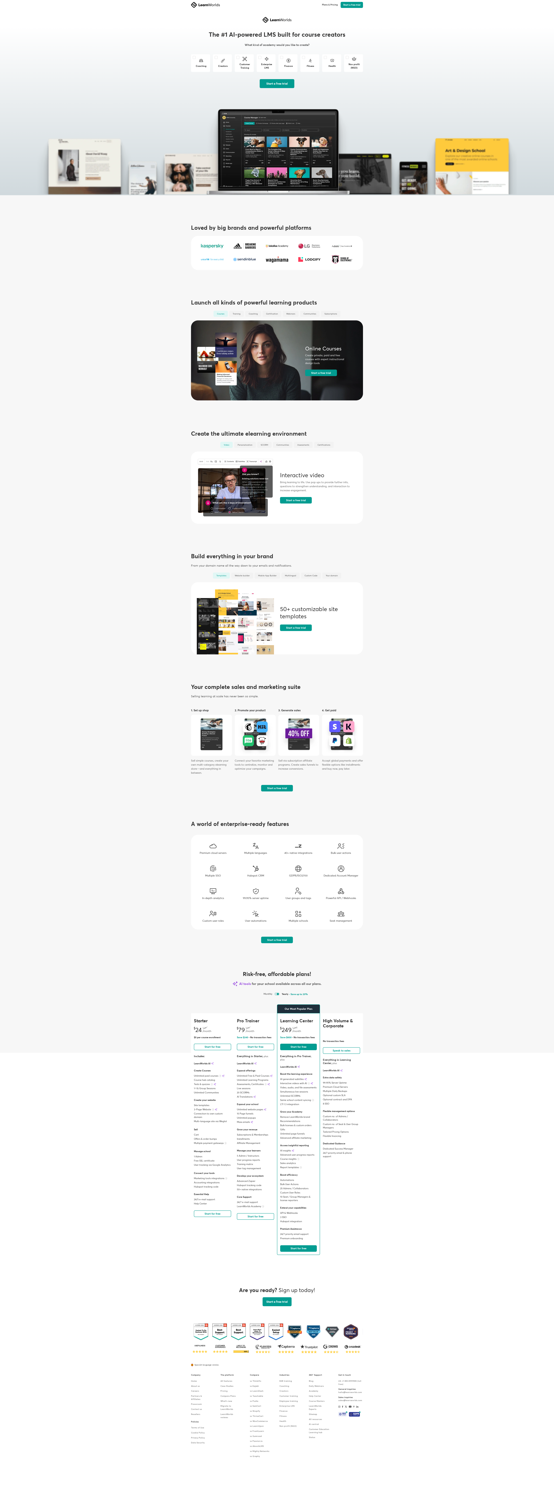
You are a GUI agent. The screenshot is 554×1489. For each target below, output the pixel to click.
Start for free (212, 1046)
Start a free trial (351, 4)
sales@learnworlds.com (350, 1400)
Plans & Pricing (330, 5)
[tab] (221, 314)
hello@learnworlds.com (350, 1392)
